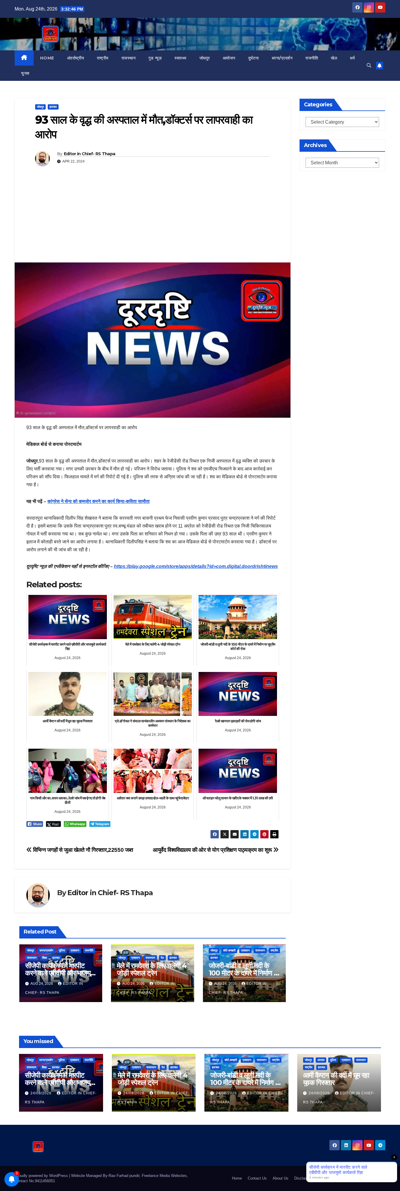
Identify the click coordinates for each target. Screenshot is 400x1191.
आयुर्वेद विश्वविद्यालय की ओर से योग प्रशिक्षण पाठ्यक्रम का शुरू (213, 850)
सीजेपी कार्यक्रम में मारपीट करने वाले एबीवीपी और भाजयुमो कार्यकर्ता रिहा (60, 972)
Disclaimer (303, 1178)
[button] (369, 65)
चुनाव (25, 73)
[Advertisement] (152, 219)
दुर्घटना (253, 58)
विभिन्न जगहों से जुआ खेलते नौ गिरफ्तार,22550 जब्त (82, 850)
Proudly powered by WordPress (42, 1175)
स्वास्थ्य (181, 58)
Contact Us (257, 1178)
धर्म (352, 58)
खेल (334, 58)
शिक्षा (44, 957)
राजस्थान (129, 58)
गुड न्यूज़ (155, 58)
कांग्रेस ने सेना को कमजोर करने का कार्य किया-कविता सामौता (98, 501)
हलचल (53, 106)
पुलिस (62, 950)
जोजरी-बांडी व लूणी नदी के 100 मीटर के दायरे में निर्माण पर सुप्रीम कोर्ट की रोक (244, 972)
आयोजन (229, 58)
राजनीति (311, 58)
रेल (162, 957)
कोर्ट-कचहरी (229, 950)
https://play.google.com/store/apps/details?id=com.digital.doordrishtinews (196, 566)
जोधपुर (204, 58)
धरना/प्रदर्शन (282, 58)
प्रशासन (75, 950)
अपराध (320, 1060)
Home (47, 58)
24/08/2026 (41, 1093)
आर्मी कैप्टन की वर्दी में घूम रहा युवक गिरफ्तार (336, 1079)
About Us (280, 1178)
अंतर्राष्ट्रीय (75, 58)
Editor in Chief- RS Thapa (89, 153)
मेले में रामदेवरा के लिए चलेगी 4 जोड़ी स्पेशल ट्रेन (152, 969)
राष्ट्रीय (103, 58)
